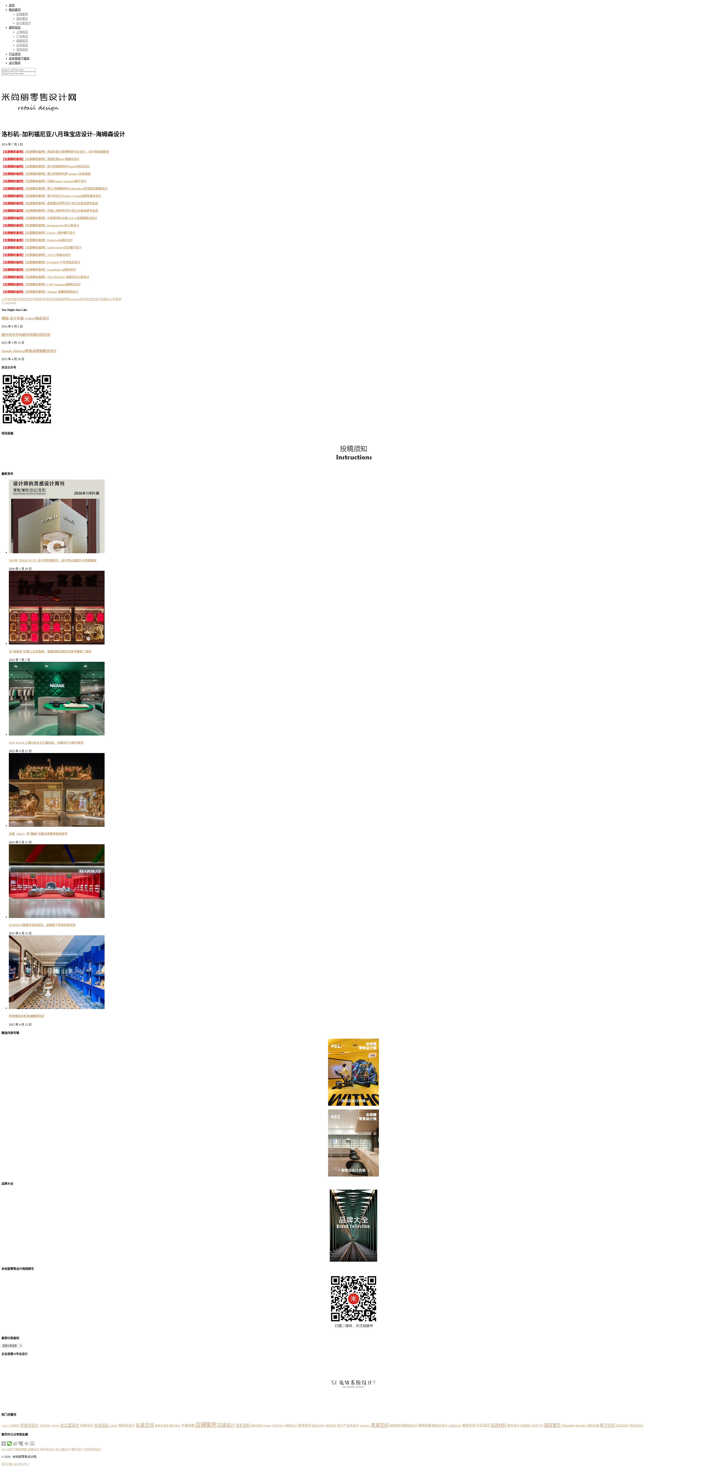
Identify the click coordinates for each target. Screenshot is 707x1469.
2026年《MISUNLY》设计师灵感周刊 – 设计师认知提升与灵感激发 (52, 560)
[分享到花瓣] (21, 1443)
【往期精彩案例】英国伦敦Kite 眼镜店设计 (40, 159)
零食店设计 (581, 1426)
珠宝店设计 (93, 299)
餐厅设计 (77, 1449)
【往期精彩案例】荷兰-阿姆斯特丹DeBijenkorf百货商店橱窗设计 (54, 188)
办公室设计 (23, 23)
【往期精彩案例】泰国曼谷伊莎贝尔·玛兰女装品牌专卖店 (49, 203)
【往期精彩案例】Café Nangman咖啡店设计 (41, 284)
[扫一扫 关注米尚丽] (26, 425)
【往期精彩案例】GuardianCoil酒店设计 (38, 269)
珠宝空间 (304, 1425)
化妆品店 (101, 1425)
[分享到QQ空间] (26, 1443)
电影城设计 (365, 1426)
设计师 (111, 299)
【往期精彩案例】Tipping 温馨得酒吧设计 (39, 291)
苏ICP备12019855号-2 (15, 1464)
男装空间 (379, 1425)
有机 (43, 299)
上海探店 (22, 32)
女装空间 (145, 1425)
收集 (37, 299)
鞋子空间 (607, 1425)
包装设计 (86, 1425)
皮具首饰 (395, 1425)
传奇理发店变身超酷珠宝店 (26, 1016)
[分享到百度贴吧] (32, 1443)
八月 (4, 299)
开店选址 (267, 1426)
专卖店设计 (29, 1425)
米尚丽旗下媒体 (19, 58)
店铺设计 (226, 1425)
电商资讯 (331, 1425)
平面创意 (187, 1425)
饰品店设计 (637, 1425)
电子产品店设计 (348, 1425)
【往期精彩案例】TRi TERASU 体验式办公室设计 (45, 277)
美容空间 (468, 1425)
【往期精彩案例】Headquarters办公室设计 (40, 225)
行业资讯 (15, 54)
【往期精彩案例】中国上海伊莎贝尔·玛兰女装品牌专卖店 (49, 210)
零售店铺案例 (568, 1426)
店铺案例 (22, 14)
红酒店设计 (455, 1425)
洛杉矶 (50, 299)
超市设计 (513, 1425)
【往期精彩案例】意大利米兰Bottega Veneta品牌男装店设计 (51, 196)
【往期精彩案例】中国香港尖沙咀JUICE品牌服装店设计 (49, 218)
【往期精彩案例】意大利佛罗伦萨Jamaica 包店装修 (46, 173)
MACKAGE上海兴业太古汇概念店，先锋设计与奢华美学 (46, 742)
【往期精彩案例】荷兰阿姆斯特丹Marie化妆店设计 (45, 166)
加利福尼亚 (14, 299)
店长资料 (243, 1425)
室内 (31, 299)
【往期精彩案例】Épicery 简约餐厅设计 (38, 232)
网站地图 (21, 1449)
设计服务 (15, 63)
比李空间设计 (92, 1449)
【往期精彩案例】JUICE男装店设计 (36, 255)
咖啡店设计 (126, 1425)
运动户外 (537, 1425)
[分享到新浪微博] (15, 1443)
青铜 (118, 299)
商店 (25, 299)
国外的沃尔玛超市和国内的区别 (25, 335)
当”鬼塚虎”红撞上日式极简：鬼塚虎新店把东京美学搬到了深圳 (50, 651)
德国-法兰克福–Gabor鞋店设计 (25, 318)
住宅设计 (55, 1426)
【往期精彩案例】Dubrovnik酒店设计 (37, 240)
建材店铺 (256, 1425)
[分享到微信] (9, 1443)
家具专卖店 (162, 1425)
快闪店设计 (47, 1449)
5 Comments (8, 302)
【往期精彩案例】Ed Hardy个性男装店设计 (40, 262)
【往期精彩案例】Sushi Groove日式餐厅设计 (41, 247)
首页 (12, 5)
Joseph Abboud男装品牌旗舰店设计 (29, 351)
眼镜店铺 (424, 1425)
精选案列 (15, 9)
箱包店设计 (440, 1425)
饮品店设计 (622, 1425)
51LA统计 (7, 1449)
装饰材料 (498, 1425)
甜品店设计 (318, 1425)
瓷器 (104, 299)
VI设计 (4, 1426)
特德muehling (71, 299)
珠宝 (83, 299)
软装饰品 (525, 1425)
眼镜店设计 (409, 1425)
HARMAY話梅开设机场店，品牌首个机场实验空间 (42, 925)
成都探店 (22, 40)
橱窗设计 (291, 1425)
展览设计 (174, 1425)
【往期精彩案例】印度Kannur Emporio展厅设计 (44, 181)
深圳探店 (22, 49)
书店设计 (44, 1425)
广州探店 (22, 36)
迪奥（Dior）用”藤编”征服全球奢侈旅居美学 (38, 833)
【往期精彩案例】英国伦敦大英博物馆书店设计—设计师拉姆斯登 (55, 151)
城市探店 (15, 27)
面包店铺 (593, 1425)
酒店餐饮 (22, 18)
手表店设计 (278, 1425)
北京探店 (22, 45)
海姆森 (58, 299)
